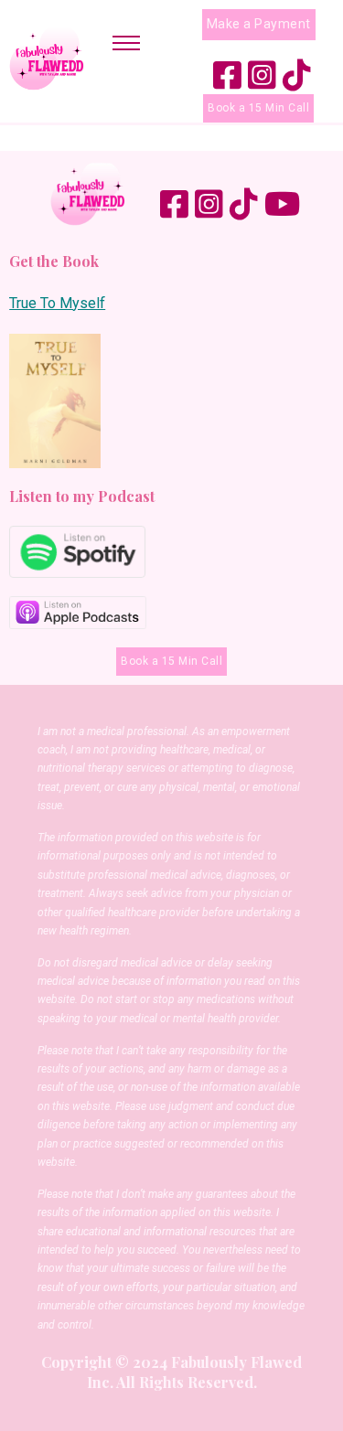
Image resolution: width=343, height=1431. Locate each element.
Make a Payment (259, 23)
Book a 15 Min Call (258, 107)
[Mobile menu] (126, 43)
